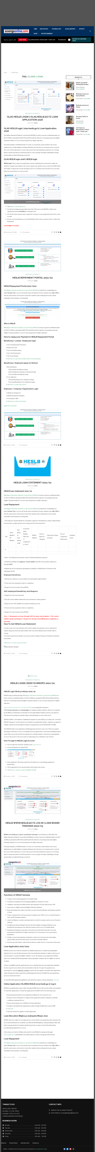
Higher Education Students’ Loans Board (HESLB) (22, 327)
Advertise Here (25, 1143)
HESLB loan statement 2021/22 (32, 482)
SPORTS (82, 29)
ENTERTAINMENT (47, 33)
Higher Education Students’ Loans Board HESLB (18, 707)
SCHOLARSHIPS (70, 29)
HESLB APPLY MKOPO (10, 1108)
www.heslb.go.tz (9, 1034)
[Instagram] (73, 1149)
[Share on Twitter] (56, 232)
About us (3, 1143)
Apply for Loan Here (10, 406)
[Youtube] (70, 1149)
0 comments (24, 445)
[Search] (90, 31)
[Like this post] (52, 232)
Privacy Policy (13, 1143)
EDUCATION (44, 29)
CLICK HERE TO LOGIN (11, 226)
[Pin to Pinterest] (58, 232)
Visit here (10, 1009)
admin (35, 123)
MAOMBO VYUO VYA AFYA (11, 1113)
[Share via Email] (60, 232)
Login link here (36, 744)
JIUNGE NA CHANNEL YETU (79, 40)
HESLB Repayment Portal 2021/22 (32, 277)
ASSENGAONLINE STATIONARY (13, 1116)
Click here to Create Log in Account (15, 643)
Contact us (35, 1143)
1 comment (24, 1057)
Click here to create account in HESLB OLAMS (22, 770)
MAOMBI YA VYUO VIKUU (11, 1111)
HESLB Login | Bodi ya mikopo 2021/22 (32, 683)
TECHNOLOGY (56, 29)
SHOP (35, 33)
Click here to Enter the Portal (16, 384)
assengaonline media (41, 1149)
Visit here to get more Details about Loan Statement (24, 359)
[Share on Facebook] (54, 232)
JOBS (35, 29)
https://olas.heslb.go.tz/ (18, 206)
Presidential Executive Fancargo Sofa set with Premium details (56, 39)
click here (56, 980)
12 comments (26, 232)
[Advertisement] (47, 13)
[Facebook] (64, 1149)
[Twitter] (67, 1149)
